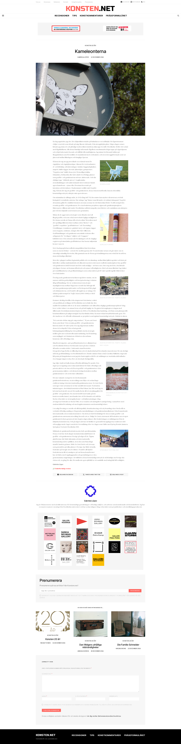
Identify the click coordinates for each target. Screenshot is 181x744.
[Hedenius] (66, 521)
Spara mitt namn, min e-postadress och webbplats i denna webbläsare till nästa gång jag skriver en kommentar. (88, 705)
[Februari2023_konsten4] (66, 560)
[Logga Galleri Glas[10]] (50, 547)
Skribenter (57, 2)
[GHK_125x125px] (98, 560)
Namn (44, 696)
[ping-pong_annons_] (114, 534)
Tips (74, 15)
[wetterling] (50, 534)
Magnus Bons (121, 648)
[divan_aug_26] (66, 547)
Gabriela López (83, 57)
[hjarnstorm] (131, 534)
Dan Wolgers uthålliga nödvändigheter (90, 646)
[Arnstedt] (98, 534)
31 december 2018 (58, 643)
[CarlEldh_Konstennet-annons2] (82, 547)
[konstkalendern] (131, 547)
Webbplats (113, 696)
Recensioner (62, 15)
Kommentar (46, 674)
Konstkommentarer (91, 15)
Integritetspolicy (77, 2)
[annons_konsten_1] (82, 521)
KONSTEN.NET (46, 735)
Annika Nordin (83, 651)
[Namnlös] (82, 534)
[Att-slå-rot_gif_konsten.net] (131, 521)
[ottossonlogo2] (114, 521)
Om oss (38, 2)
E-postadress (81, 696)
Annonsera (47, 2)
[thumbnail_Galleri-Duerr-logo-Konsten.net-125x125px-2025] (50, 560)
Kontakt (65, 2)
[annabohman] (98, 521)
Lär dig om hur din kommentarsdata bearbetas (104, 716)
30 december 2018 (97, 651)
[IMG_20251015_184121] (117, 28)
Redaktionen (45, 643)
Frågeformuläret (116, 15)
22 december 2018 (134, 648)
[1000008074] (66, 534)
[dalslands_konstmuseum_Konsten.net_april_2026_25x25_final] (50, 521)
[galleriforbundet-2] (98, 547)
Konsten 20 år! (90, 45)
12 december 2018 (97, 57)
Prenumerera (89, 2)
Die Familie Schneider (128, 644)
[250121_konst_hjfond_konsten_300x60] (66, 28)
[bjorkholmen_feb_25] (114, 547)
